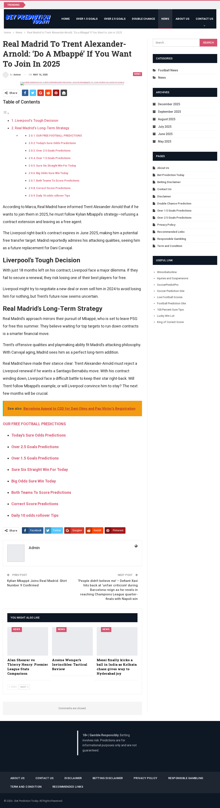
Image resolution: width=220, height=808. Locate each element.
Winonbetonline (167, 272)
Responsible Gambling (171, 238)
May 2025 (164, 141)
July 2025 (164, 126)
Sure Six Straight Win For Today (56, 165)
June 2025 (165, 134)
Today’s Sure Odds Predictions (56, 143)
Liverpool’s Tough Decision (36, 121)
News (165, 18)
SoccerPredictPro (168, 284)
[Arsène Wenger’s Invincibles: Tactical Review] (72, 641)
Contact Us (204, 18)
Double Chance (143, 18)
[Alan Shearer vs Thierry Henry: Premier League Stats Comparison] (27, 641)
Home (65, 18)
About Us (182, 18)
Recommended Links (171, 231)
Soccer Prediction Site (170, 291)
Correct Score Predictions (53, 188)
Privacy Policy (166, 224)
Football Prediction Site (171, 303)
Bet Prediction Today (170, 175)
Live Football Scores (169, 297)
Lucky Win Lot (165, 315)
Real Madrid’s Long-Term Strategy (42, 128)
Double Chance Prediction (174, 203)
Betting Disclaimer (169, 182)
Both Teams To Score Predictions (57, 180)
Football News (168, 70)
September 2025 (169, 111)
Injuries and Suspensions (172, 278)
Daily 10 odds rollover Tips (53, 195)
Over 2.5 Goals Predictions (53, 150)
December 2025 (169, 104)
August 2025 (166, 119)
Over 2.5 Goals (114, 18)
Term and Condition (169, 246)
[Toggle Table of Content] (6, 113)
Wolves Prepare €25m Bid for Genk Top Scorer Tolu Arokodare (74, 4)
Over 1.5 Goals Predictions (53, 158)
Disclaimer (164, 196)
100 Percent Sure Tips (170, 309)
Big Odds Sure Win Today (52, 173)
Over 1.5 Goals (87, 18)
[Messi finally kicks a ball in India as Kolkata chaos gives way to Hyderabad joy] (117, 641)
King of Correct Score (170, 322)
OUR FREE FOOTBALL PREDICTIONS (59, 135)
